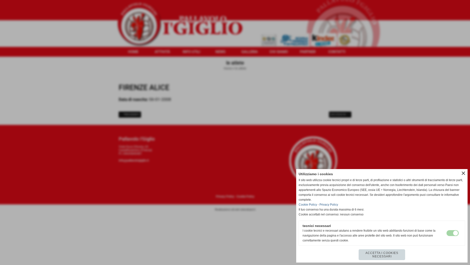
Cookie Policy (308, 204)
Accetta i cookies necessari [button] (381, 254)
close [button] (463, 173)
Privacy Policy (328, 204)
